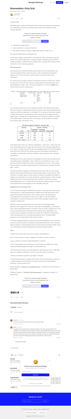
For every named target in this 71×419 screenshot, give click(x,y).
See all (13, 387)
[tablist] (16, 307)
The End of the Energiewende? (32, 272)
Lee (14, 327)
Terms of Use (42, 378)
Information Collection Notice (35, 379)
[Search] (51, 2)
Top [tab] (12, 355)
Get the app (42, 412)
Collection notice (45, 409)
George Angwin (19, 362)
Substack (29, 416)
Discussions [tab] (21, 355)
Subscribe (59, 2)
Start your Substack (32, 412)
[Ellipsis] (60, 320)
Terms (39, 409)
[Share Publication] (54, 2)
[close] (49, 360)
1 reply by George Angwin (20, 341)
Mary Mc (15, 320)
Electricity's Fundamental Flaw (31, 267)
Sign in (67, 2)
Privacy (35, 409)
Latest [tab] (15, 355)
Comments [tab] (13, 307)
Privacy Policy (46, 379)
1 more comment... (14, 348)
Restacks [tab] (19, 307)
